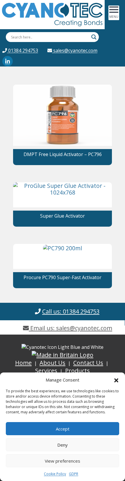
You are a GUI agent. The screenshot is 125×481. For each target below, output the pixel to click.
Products (77, 371)
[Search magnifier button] (94, 37)
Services (46, 371)
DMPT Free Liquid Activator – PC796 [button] (63, 154)
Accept (62, 429)
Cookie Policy (55, 473)
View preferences (62, 461)
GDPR (73, 473)
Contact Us (88, 363)
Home (23, 363)
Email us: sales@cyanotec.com (70, 328)
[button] (116, 380)
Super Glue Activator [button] (62, 216)
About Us (52, 363)
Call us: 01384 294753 (70, 311)
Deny (62, 445)
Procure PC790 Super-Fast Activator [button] (62, 277)
